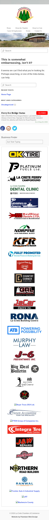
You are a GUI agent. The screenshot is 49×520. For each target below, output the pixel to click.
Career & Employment (14, 31)
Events (28, 31)
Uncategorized (7, 105)
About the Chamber (21, 28)
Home (9, 28)
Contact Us (38, 31)
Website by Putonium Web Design (25, 517)
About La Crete (37, 28)
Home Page (6, 94)
